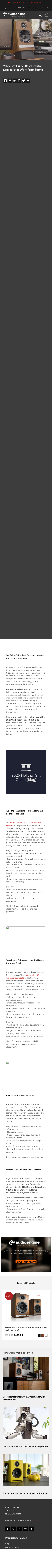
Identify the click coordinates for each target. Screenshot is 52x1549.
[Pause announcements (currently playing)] (47, 7)
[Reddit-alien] (31, 1529)
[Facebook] (5, 81)
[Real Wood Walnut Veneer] (42, 1335)
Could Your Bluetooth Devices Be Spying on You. (25, 1446)
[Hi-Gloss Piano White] (46, 1335)
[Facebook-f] (7, 1529)
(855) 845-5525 (37, 1520)
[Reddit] (24, 81)
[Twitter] (15, 81)
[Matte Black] (39, 1335)
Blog (7, 1544)
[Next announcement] (43, 7)
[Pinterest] (19, 81)
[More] (28, 81)
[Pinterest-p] (19, 1529)
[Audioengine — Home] (14, 14)
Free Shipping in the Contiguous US (26, 2)
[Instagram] (10, 81)
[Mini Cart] (46, 15)
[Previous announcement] (5, 7)
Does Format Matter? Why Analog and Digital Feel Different (24, 1398)
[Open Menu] (30, 15)
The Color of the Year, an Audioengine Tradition (25, 1493)
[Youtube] (25, 1529)
